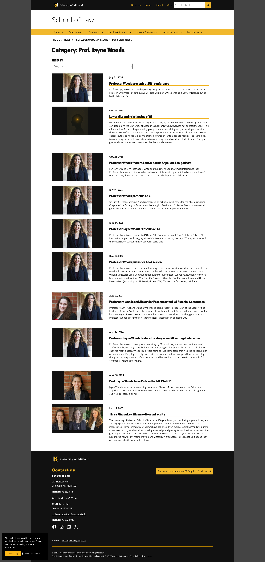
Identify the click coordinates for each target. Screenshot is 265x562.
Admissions (77, 32)
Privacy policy (146, 556)
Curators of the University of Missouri (75, 553)
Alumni (159, 5)
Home (56, 39)
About (59, 32)
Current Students (147, 32)
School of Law (73, 19)
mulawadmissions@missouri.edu (69, 514)
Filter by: (57, 60)
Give (169, 5)
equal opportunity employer (74, 540)
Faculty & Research (120, 32)
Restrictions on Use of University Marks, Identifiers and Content (78, 556)
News (148, 5)
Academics (96, 32)
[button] (31, 553)
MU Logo (56, 5)
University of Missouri (71, 5)
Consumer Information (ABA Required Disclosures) (184, 471)
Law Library (195, 32)
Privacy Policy (19, 544)
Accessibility (135, 556)
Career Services (173, 32)
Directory (136, 5)
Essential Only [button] (13, 553)
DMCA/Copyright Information (117, 556)
